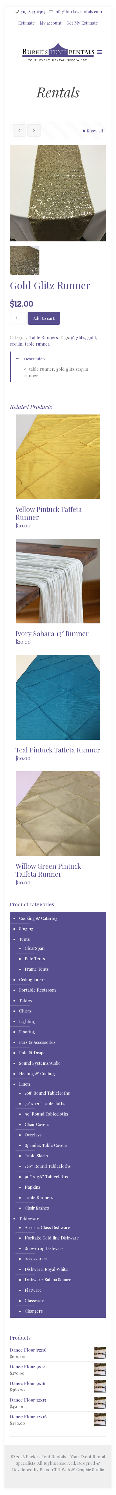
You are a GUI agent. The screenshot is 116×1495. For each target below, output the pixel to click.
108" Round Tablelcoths (47, 1093)
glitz (80, 337)
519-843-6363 (33, 11)
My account (51, 23)
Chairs (25, 1011)
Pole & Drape (32, 1052)
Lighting (27, 1021)
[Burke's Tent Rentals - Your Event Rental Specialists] (58, 54)
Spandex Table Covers (46, 1145)
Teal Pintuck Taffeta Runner (57, 749)
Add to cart (44, 318)
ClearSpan (34, 948)
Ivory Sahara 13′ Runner (52, 633)
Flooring (27, 1032)
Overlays (33, 1135)
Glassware (34, 1300)
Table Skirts (36, 1155)
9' (72, 337)
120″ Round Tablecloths (48, 1166)
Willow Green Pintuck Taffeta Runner (48, 869)
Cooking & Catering (38, 918)
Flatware (33, 1290)
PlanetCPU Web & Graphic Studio (72, 1469)
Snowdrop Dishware (44, 1248)
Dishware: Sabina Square (48, 1279)
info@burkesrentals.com (78, 11)
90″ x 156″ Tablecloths (46, 1176)
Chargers (34, 1311)
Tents (24, 939)
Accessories (36, 1259)
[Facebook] (54, 1479)
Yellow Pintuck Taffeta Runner (48, 513)
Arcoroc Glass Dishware (47, 1227)
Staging (26, 928)
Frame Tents (37, 969)
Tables (25, 1000)
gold (91, 337)
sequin (16, 344)
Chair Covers (37, 1124)
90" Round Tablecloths (46, 1114)
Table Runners (44, 337)
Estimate (26, 23)
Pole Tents (35, 958)
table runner (37, 344)
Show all (95, 131)
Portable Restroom (37, 990)
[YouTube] (62, 1479)
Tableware (29, 1218)
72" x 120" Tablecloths (45, 1103)
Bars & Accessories (37, 1042)
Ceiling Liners (32, 979)
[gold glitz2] (24, 260)
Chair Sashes (37, 1208)
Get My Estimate (82, 23)
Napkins (32, 1187)
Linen (24, 1084)
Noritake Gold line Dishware (52, 1238)
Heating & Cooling (37, 1073)
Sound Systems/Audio (40, 1063)
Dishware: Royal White (46, 1269)
